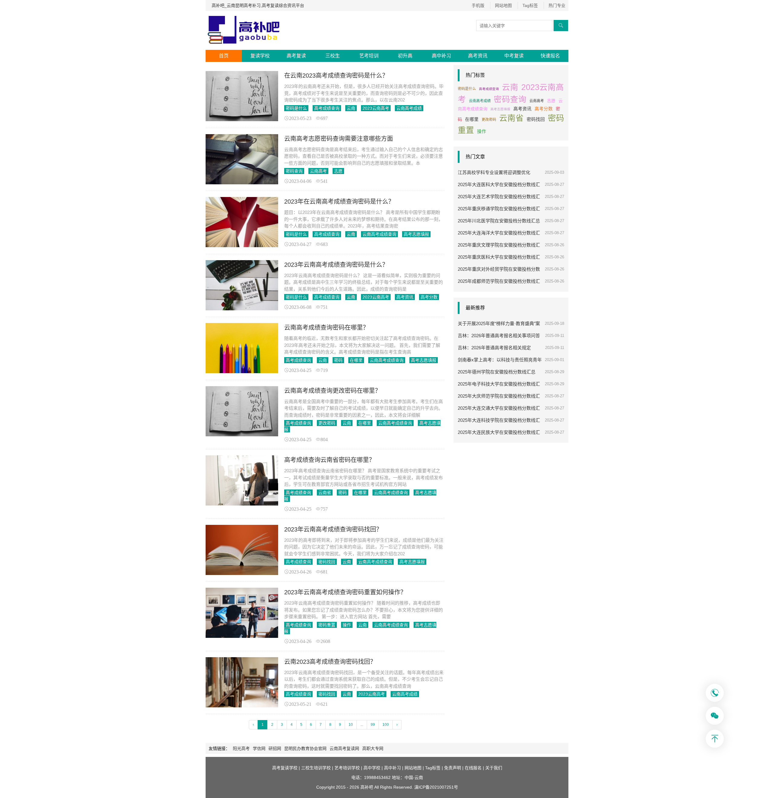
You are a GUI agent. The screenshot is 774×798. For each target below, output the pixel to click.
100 (385, 724)
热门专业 (556, 5)
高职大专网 (372, 748)
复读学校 (260, 55)
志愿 (338, 171)
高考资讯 (477, 55)
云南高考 (318, 171)
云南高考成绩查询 (379, 234)
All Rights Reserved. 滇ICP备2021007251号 (416, 787)
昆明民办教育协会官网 (305, 748)
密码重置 (326, 624)
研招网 (274, 748)
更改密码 (326, 423)
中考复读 (514, 55)
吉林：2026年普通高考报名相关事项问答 (499, 335)
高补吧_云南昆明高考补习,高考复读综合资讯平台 (258, 5)
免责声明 (452, 767)
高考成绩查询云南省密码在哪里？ (329, 460)
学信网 (259, 748)
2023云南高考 (376, 108)
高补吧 (366, 787)
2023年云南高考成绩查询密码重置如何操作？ (345, 592)
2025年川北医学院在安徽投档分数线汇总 (499, 220)
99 (373, 724)
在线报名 (473, 767)
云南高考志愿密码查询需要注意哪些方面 (338, 138)
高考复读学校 (285, 767)
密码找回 (326, 561)
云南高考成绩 (409, 108)
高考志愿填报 (416, 234)
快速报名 (550, 55)
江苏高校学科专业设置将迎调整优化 (494, 172)
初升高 (405, 55)
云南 (351, 108)
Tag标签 (530, 5)
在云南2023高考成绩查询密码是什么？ (336, 75)
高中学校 (371, 767)
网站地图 (503, 5)
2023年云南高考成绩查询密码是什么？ (336, 264)
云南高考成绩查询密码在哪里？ (326, 327)
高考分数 (429, 297)
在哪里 (356, 360)
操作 (347, 624)
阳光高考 (241, 748)
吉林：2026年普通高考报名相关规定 (494, 347)
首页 (224, 55)
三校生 (332, 55)
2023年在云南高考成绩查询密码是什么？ (339, 201)
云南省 (324, 492)
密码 (338, 360)
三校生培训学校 (316, 767)
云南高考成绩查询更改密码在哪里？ (332, 390)
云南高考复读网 (344, 748)
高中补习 (441, 55)
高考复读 (296, 55)
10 (351, 724)
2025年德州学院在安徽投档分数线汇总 (496, 371)
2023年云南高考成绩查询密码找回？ (333, 529)
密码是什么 (296, 108)
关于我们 (493, 767)
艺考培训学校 (347, 767)
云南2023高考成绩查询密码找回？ (330, 661)
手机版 (478, 5)
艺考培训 (369, 55)
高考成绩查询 (327, 108)
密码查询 (294, 171)
